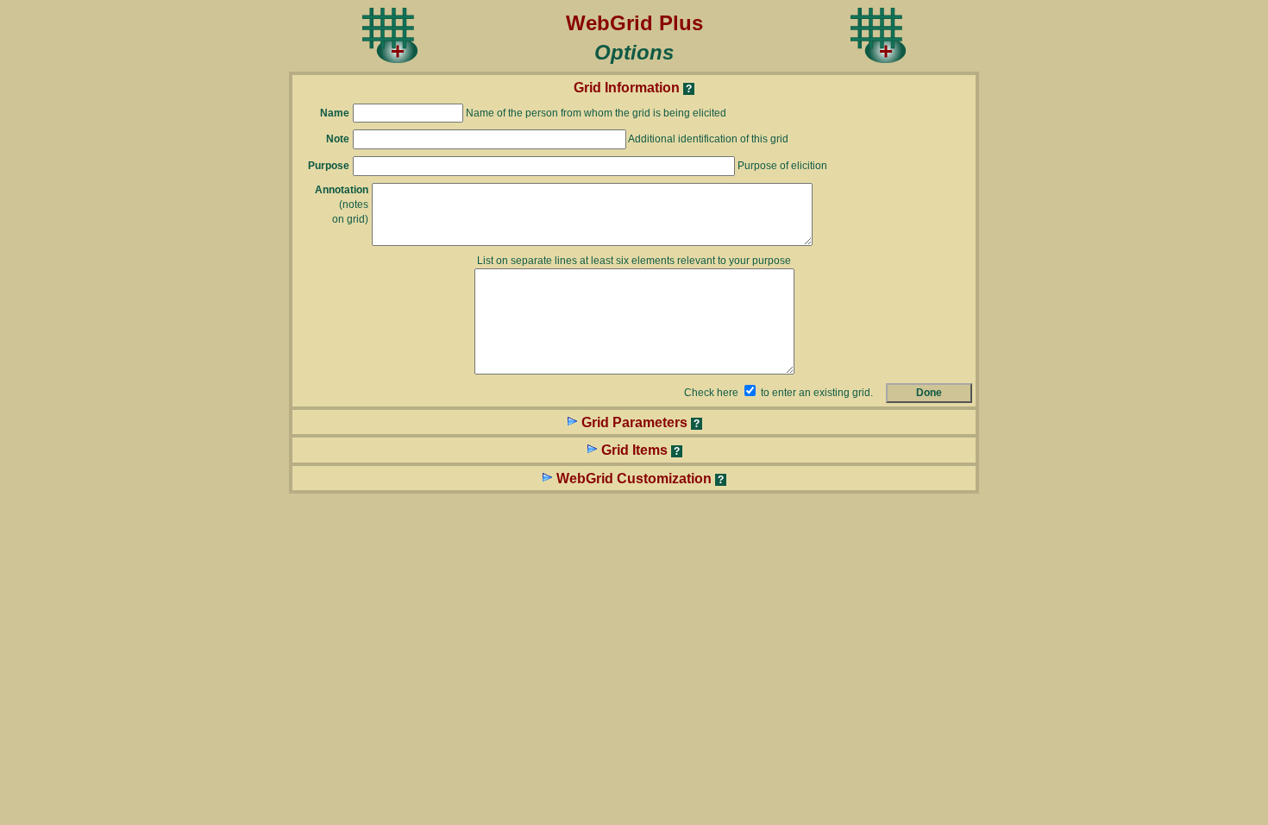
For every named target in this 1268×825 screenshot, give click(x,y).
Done (929, 393)
